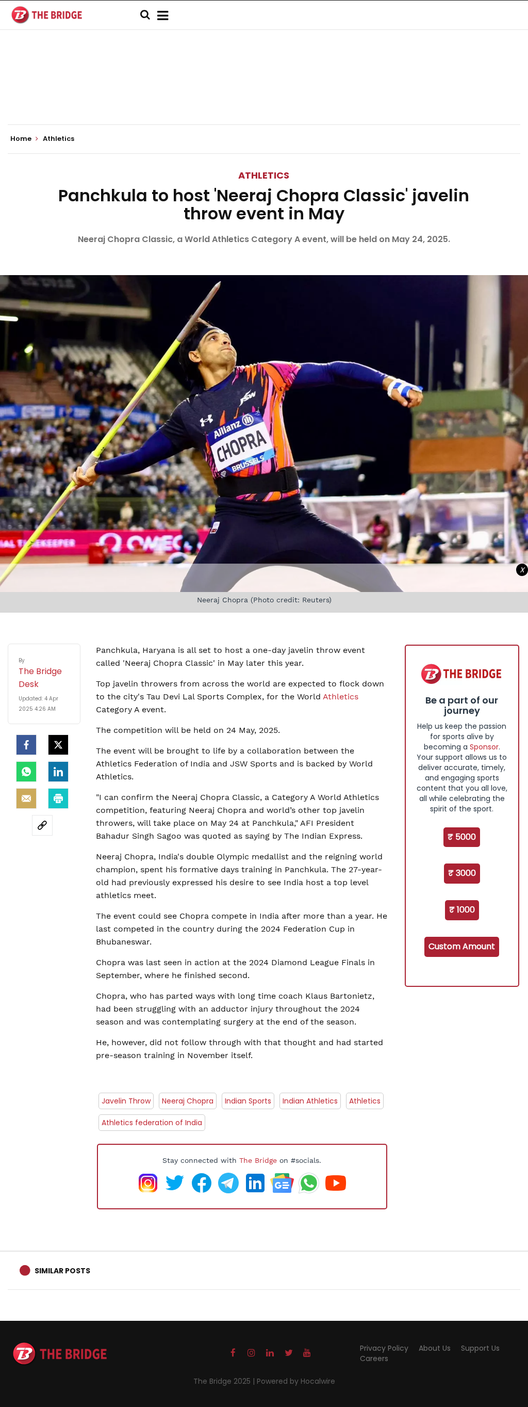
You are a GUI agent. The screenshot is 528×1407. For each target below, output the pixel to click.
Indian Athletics (310, 1101)
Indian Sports (248, 1101)
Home (21, 138)
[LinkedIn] (58, 771)
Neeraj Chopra (187, 1101)
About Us (435, 1348)
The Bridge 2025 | (225, 1381)
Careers (374, 1358)
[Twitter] (58, 744)
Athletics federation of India (152, 1122)
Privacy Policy (384, 1348)
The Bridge (258, 1160)
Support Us (480, 1348)
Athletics (263, 175)
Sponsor (484, 747)
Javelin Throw (126, 1101)
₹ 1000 (462, 910)
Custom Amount (461, 946)
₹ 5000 (462, 837)
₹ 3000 (462, 873)
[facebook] (26, 744)
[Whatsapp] (26, 771)
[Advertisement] (264, 93)
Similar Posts (62, 1271)
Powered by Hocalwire (296, 1381)
